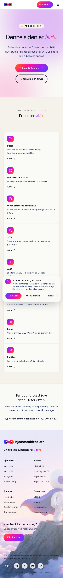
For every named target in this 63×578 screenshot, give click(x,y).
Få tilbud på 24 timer (31, 78)
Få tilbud (43, 4)
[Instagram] (24, 566)
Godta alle (13, 296)
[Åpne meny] (58, 4)
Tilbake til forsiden (29, 68)
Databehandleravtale (34, 572)
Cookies (48, 572)
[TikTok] (40, 566)
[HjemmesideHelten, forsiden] (8, 5)
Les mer (41, 289)
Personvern (8, 572)
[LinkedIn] (32, 566)
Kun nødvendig (33, 296)
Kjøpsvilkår (19, 572)
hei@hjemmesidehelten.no (24, 418)
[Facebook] (16, 566)
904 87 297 (51, 418)
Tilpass (51, 296)
